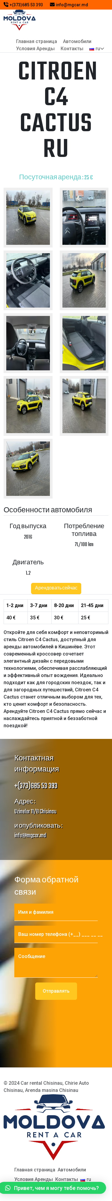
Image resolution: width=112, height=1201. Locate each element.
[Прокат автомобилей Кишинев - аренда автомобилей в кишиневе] (20, 19)
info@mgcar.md (72, 4)
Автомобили (77, 41)
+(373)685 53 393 (27, 4)
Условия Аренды (35, 48)
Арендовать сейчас (56, 588)
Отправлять (56, 991)
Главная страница (36, 41)
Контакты (72, 48)
